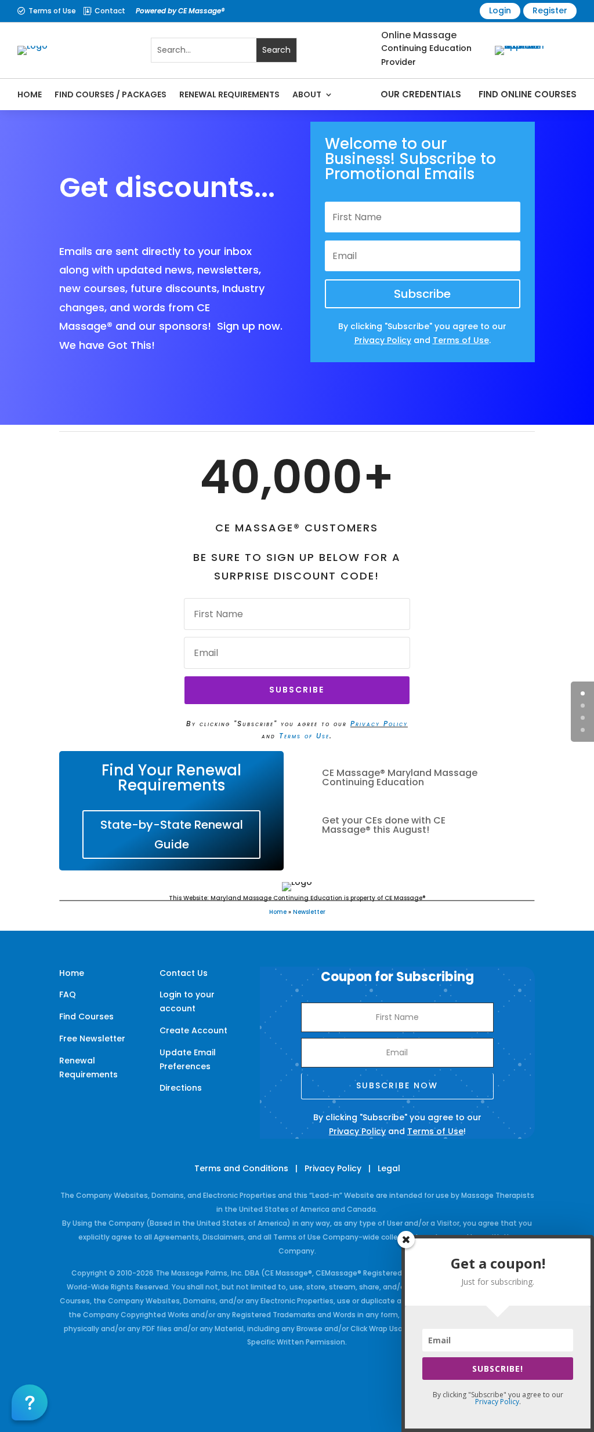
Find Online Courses (528, 94)
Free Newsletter (92, 1038)
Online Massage (419, 35)
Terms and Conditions (241, 1168)
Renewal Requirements (229, 94)
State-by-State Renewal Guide (171, 834)
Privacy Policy (379, 723)
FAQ (67, 994)
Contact (110, 11)
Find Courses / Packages (110, 94)
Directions (181, 1088)
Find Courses (86, 1016)
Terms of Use (52, 11)
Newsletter (309, 912)
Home (29, 94)
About (306, 94)
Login (500, 10)
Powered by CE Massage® (180, 11)
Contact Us (184, 973)
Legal (389, 1168)
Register (550, 10)
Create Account (193, 1030)
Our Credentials (421, 94)
